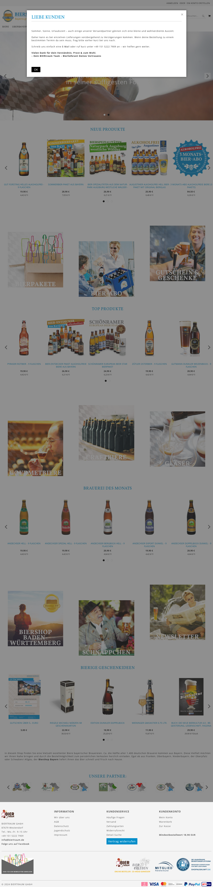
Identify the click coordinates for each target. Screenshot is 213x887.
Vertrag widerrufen (122, 841)
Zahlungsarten (115, 826)
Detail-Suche (114, 834)
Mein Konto (166, 817)
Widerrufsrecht (115, 830)
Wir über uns (62, 817)
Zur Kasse (165, 826)
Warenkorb (165, 821)
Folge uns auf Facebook (15, 843)
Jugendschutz (62, 830)
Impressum (60, 834)
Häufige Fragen (115, 817)
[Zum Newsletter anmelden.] (18, 873)
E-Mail (66, 46)
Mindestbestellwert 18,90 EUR (177, 834)
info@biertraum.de (13, 839)
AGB (56, 821)
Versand (111, 821)
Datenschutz (61, 826)
